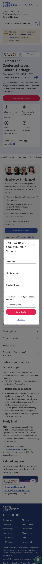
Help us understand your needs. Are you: (20, 298)
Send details (21, 312)
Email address (12, 285)
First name (11, 251)
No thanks (21, 319)
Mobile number (13, 273)
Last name (10, 261)
